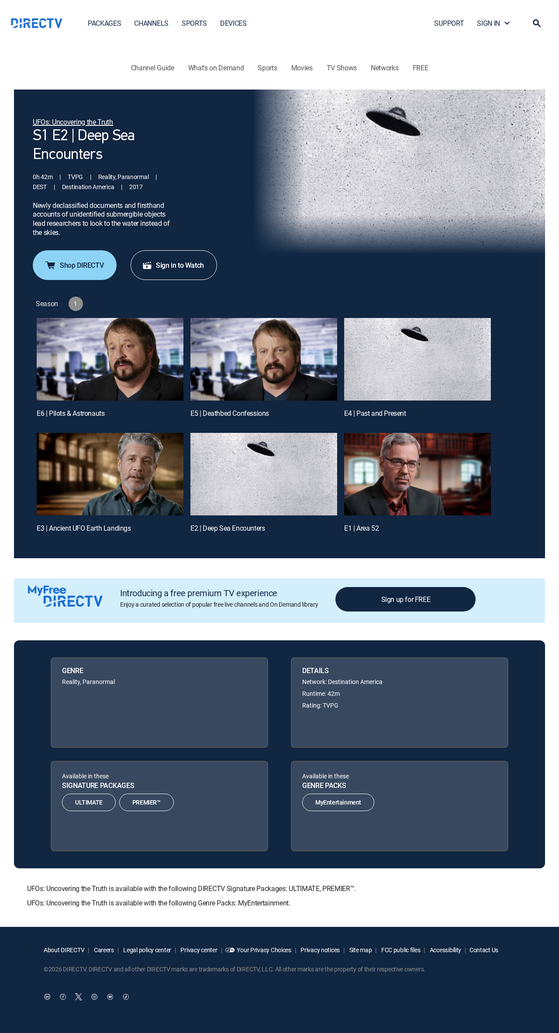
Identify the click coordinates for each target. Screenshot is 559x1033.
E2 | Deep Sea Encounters (227, 528)
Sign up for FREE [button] (406, 599)
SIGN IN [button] (488, 23)
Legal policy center (146, 950)
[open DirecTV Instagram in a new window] (94, 996)
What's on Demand (216, 68)
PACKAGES (104, 23)
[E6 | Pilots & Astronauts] (110, 359)
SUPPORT (449, 23)
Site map (360, 950)
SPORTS (194, 23)
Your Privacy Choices (264, 950)
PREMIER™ (146, 802)
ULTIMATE (89, 802)
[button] (537, 23)
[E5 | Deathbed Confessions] (263, 359)
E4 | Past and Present (375, 413)
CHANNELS (151, 23)
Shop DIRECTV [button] (82, 265)
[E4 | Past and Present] (417, 359)
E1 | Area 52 (361, 528)
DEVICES (233, 23)
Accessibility (444, 950)
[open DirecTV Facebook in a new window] (62, 996)
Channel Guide (152, 68)
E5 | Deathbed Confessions (229, 413)
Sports (267, 68)
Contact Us (483, 950)
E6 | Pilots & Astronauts (70, 413)
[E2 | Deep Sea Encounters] (263, 474)
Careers (103, 950)
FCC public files (400, 950)
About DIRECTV (64, 950)
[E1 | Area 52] (417, 474)
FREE (420, 68)
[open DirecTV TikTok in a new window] (125, 996)
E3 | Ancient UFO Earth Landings (84, 528)
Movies (302, 68)
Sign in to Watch (180, 265)
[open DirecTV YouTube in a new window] (110, 996)
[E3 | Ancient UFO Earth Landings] (110, 474)
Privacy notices (320, 950)
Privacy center (198, 950)
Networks (384, 68)
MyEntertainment (338, 802)
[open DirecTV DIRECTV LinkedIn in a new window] (47, 996)
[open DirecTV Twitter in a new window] (78, 996)
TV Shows (342, 68)
